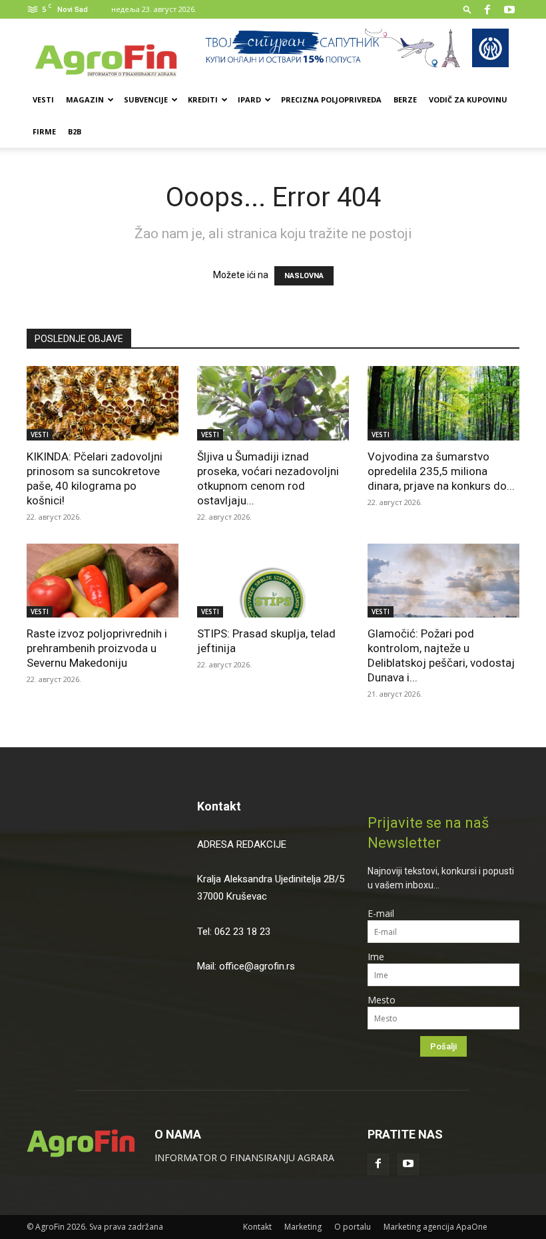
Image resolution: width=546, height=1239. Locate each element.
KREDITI (203, 99)
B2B (74, 131)
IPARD (249, 99)
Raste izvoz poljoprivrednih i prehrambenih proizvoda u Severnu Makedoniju (97, 648)
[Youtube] (509, 9)
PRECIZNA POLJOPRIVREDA (331, 99)
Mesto (382, 999)
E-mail (381, 913)
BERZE (405, 99)
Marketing (303, 1226)
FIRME (44, 131)
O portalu (352, 1226)
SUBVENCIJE (146, 99)
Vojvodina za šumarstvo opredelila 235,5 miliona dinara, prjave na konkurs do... (441, 471)
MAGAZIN (85, 99)
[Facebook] (487, 9)
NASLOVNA (304, 275)
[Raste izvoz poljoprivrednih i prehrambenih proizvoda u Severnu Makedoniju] (102, 581)
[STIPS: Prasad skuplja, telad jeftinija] (273, 581)
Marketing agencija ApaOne (435, 1226)
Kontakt (219, 806)
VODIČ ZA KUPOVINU (468, 99)
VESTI (43, 99)
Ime (376, 956)
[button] (467, 9)
